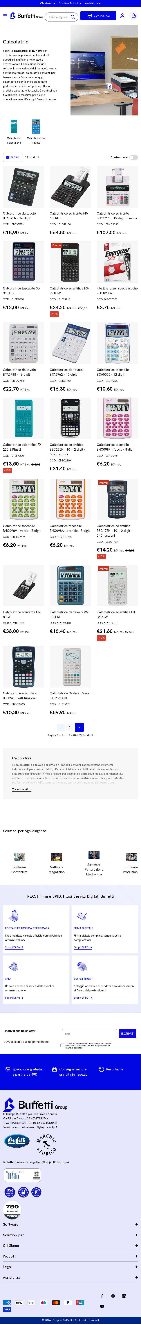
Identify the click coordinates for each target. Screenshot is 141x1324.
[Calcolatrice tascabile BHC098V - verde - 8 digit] (23, 499)
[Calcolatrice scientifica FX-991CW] (70, 262)
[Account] (122, 15)
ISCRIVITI (127, 1033)
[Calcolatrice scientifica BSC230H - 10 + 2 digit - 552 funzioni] (70, 418)
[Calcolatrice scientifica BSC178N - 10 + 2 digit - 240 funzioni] (117, 499)
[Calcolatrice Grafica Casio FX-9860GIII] (70, 667)
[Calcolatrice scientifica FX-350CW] (117, 585)
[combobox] (61, 17)
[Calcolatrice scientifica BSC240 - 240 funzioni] (23, 667)
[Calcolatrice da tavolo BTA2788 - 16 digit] (23, 343)
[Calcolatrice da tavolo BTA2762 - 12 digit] (70, 343)
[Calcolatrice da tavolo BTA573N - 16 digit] (23, 187)
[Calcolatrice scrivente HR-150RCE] (70, 187)
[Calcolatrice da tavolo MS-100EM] (70, 585)
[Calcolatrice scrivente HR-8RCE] (23, 585)
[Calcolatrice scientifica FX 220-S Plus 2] (23, 418)
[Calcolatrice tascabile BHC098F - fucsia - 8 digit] (117, 418)
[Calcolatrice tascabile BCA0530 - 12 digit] (117, 343)
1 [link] (61, 727)
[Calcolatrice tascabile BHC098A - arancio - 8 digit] (70, 499)
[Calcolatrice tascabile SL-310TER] (23, 262)
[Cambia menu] (5, 15)
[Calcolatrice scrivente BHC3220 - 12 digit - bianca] (117, 187)
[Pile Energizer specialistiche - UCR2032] (117, 262)
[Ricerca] (73, 17)
